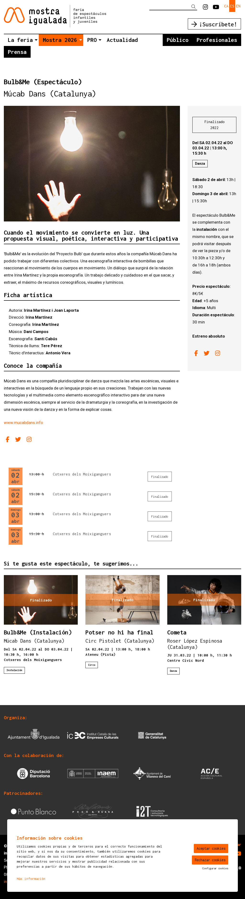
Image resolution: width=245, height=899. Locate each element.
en (238, 6)
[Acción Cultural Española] (211, 773)
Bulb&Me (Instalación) (38, 632)
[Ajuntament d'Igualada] (33, 735)
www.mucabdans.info (23, 422)
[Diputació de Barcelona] (33, 773)
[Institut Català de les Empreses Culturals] (93, 735)
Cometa (177, 632)
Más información (31, 879)
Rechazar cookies (210, 860)
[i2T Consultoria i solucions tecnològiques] (152, 811)
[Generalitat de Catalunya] (152, 735)
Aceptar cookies (211, 848)
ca (226, 6)
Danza (200, 163)
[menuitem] (205, 7)
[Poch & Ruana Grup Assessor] (93, 811)
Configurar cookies (215, 868)
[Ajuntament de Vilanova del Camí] (152, 773)
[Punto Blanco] (33, 811)
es (232, 6)
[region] (92, 163)
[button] (194, 7)
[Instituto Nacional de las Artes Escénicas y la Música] (93, 773)
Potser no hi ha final (119, 632)
